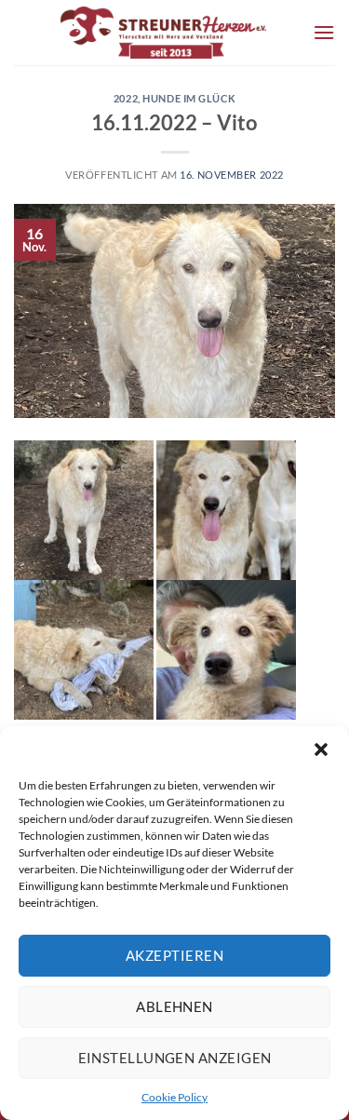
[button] (321, 749)
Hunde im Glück (188, 98)
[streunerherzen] (163, 32)
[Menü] (324, 32)
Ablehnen (174, 1006)
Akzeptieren (174, 955)
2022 (126, 98)
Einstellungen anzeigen (175, 1057)
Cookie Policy (174, 1097)
